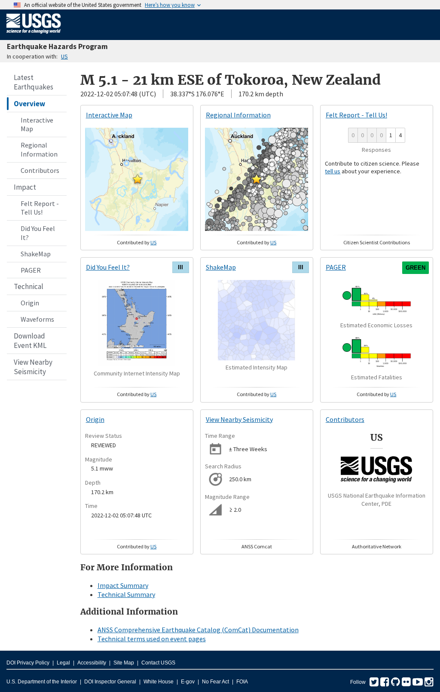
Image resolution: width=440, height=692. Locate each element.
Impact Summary (123, 585)
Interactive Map (37, 124)
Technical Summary (126, 594)
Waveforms (37, 319)
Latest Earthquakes (33, 82)
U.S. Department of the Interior (41, 682)
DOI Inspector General (110, 682)
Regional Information (39, 149)
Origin (30, 302)
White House (159, 682)
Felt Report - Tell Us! (40, 208)
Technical (28, 286)
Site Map (123, 663)
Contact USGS (158, 663)
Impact (25, 187)
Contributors (40, 170)
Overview (29, 103)
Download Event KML (30, 340)
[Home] (33, 35)
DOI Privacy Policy (27, 663)
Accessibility (91, 663)
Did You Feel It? (38, 233)
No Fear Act (215, 682)
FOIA (242, 682)
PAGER (31, 270)
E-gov (188, 682)
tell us (332, 171)
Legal (63, 663)
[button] (137, 179)
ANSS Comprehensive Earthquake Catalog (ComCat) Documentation (198, 629)
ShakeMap (36, 253)
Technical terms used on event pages (152, 638)
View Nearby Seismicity (33, 366)
